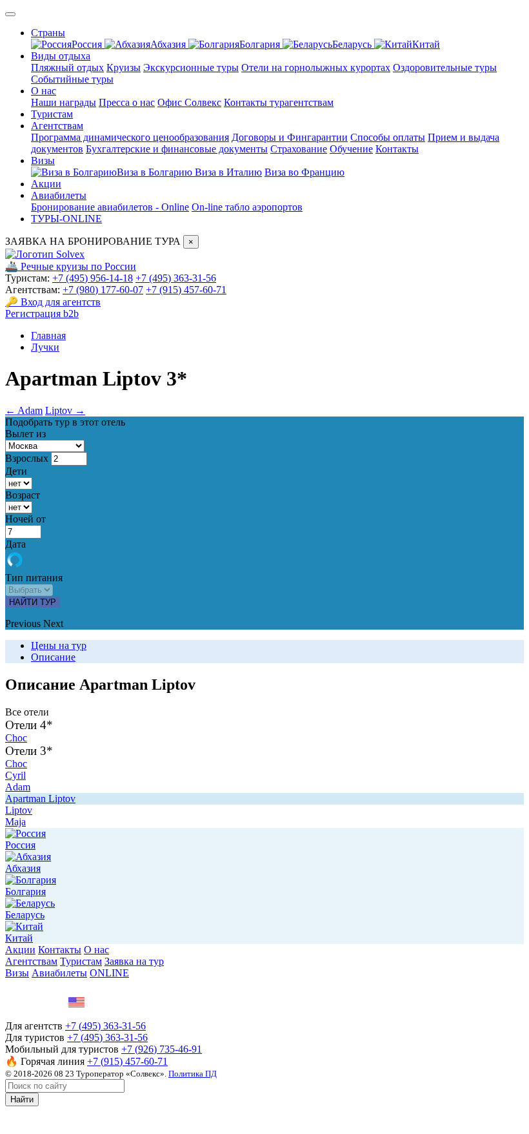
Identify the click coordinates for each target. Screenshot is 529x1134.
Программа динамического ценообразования (130, 137)
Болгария (261, 44)
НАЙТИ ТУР (32, 602)
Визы (43, 160)
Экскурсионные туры (191, 67)
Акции (46, 183)
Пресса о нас (127, 102)
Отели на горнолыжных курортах (315, 67)
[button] (24, 623)
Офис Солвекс (189, 102)
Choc (16, 737)
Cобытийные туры (72, 79)
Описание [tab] (53, 657)
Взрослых (26, 458)
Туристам (52, 113)
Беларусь (353, 44)
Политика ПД (192, 1073)
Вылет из (25, 433)
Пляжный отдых (67, 67)
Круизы (123, 67)
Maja (15, 821)
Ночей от (25, 518)
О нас (43, 90)
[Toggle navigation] (10, 14)
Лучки (45, 347)
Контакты (397, 148)
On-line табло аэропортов (247, 206)
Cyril (15, 775)
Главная (48, 335)
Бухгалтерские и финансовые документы (177, 148)
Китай (426, 44)
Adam (17, 786)
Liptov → (65, 410)
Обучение (351, 148)
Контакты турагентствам (279, 102)
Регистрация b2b (42, 313)
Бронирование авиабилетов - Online (110, 206)
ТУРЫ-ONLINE (66, 218)
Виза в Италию (228, 172)
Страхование (298, 148)
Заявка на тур (134, 961)
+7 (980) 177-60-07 (103, 289)
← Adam (24, 410)
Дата (15, 544)
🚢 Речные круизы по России (70, 266)
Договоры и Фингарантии (290, 137)
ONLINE (109, 972)
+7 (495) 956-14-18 (92, 278)
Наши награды (63, 102)
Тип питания (34, 577)
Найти (22, 1099)
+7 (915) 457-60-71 (186, 289)
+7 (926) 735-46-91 (161, 1049)
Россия (88, 44)
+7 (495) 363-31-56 (175, 278)
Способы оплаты (387, 137)
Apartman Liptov (40, 798)
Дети (16, 471)
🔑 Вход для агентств (53, 301)
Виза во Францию (304, 172)
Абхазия (169, 44)
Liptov (18, 810)
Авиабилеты (58, 195)
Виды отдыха (60, 55)
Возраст (22, 495)
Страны (48, 32)
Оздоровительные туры (445, 67)
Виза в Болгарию (156, 172)
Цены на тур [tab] (58, 645)
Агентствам (57, 125)
